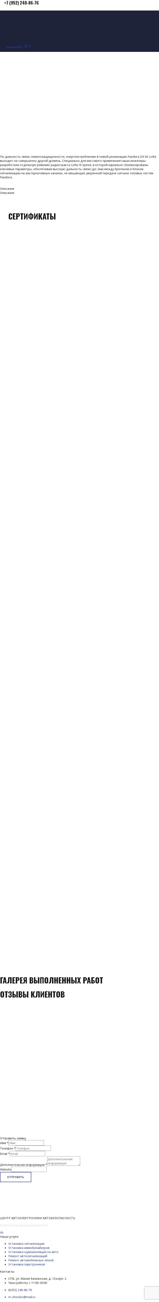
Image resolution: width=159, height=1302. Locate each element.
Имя (4, 1143)
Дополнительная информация (23, 1164)
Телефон (8, 1148)
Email (5, 1154)
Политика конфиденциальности (23, 1225)
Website (5, 1169)
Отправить (15, 1177)
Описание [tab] (7, 188)
